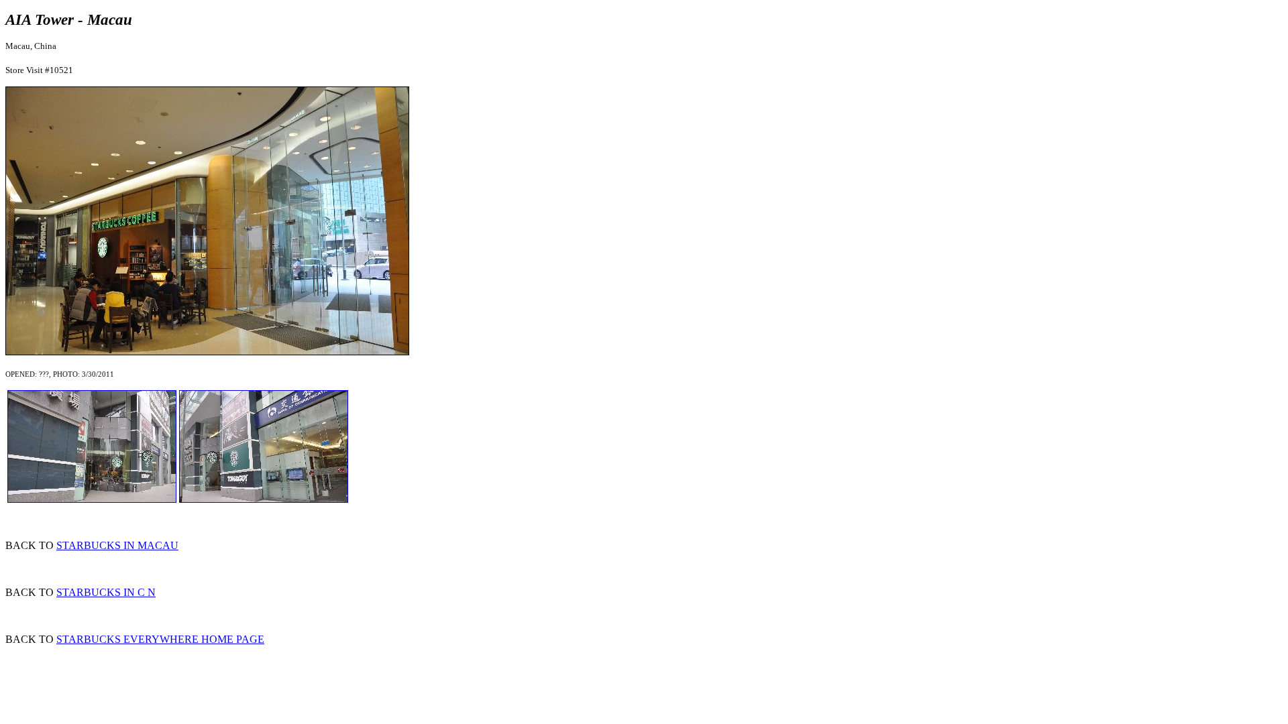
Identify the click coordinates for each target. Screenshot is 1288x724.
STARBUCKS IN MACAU (117, 545)
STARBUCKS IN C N (106, 592)
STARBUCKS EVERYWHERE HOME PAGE (160, 639)
